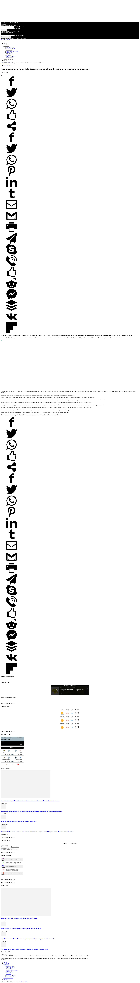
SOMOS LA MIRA (8, 59)
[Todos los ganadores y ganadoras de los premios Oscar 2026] (3, 818)
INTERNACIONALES (12, 51)
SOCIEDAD (9, 50)
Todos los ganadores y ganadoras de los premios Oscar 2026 (18, 821)
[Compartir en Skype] (11, 254)
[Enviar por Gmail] (11, 220)
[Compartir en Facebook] (11, 86)
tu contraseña (17, 28)
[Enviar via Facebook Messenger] (11, 299)
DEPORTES (9, 52)
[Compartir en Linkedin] (11, 187)
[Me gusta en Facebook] (11, 120)
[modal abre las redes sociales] (11, 131)
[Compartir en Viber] (11, 265)
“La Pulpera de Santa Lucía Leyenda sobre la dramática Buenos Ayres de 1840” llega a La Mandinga (31, 811)
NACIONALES (10, 47)
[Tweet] (11, 97)
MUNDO (8, 55)
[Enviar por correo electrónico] (11, 209)
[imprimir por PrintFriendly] (11, 232)
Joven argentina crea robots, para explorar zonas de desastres (19, 918)
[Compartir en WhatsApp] (11, 108)
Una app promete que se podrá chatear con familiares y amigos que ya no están (24, 949)
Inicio (2, 63)
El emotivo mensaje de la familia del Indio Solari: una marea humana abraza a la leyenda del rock (30, 801)
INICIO (5, 43)
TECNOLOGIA (10, 57)
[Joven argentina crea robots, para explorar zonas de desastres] (26, 915)
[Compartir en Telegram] (11, 243)
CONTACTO (7, 60)
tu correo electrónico (18, 35)
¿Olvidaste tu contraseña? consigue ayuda (10, 31)
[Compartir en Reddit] (11, 288)
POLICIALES (9, 53)
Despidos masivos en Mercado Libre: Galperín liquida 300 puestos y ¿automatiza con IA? (27, 939)
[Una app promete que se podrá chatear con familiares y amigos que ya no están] (3, 946)
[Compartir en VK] (11, 321)
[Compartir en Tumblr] (11, 198)
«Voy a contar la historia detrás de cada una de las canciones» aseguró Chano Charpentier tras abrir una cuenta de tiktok (37, 831)
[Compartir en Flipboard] (11, 332)
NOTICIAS (6, 46)
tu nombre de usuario (19, 26)
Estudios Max (24, 981)
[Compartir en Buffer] (11, 310)
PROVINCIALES (10, 48)
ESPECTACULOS (10, 56)
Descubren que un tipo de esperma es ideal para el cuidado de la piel (21, 928)
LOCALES (6, 44)
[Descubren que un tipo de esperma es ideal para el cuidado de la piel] (3, 925)
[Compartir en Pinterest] (11, 176)
